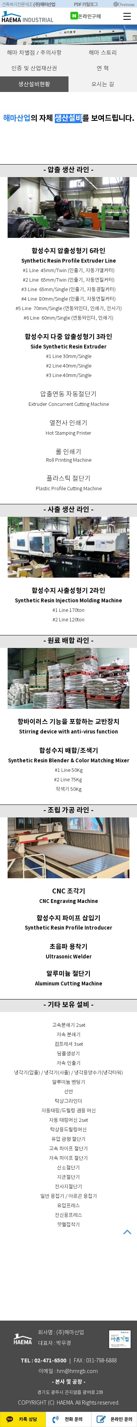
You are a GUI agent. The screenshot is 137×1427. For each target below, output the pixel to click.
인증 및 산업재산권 (34, 68)
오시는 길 (102, 84)
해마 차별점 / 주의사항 (34, 52)
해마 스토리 (103, 52)
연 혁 (103, 68)
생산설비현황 (34, 84)
